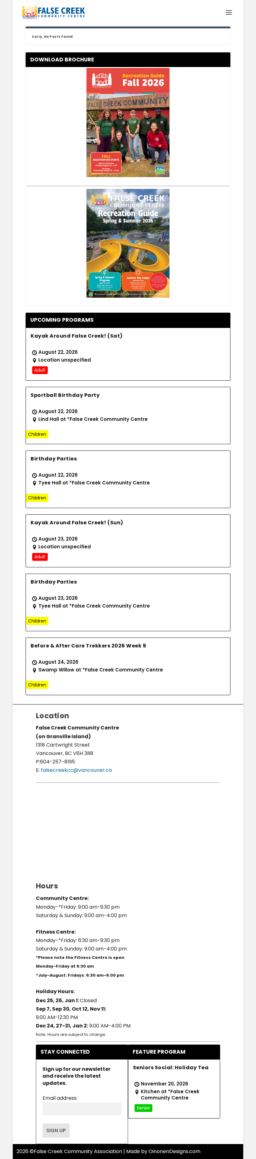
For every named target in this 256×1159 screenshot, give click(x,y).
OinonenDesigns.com (174, 1151)
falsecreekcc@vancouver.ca (76, 770)
